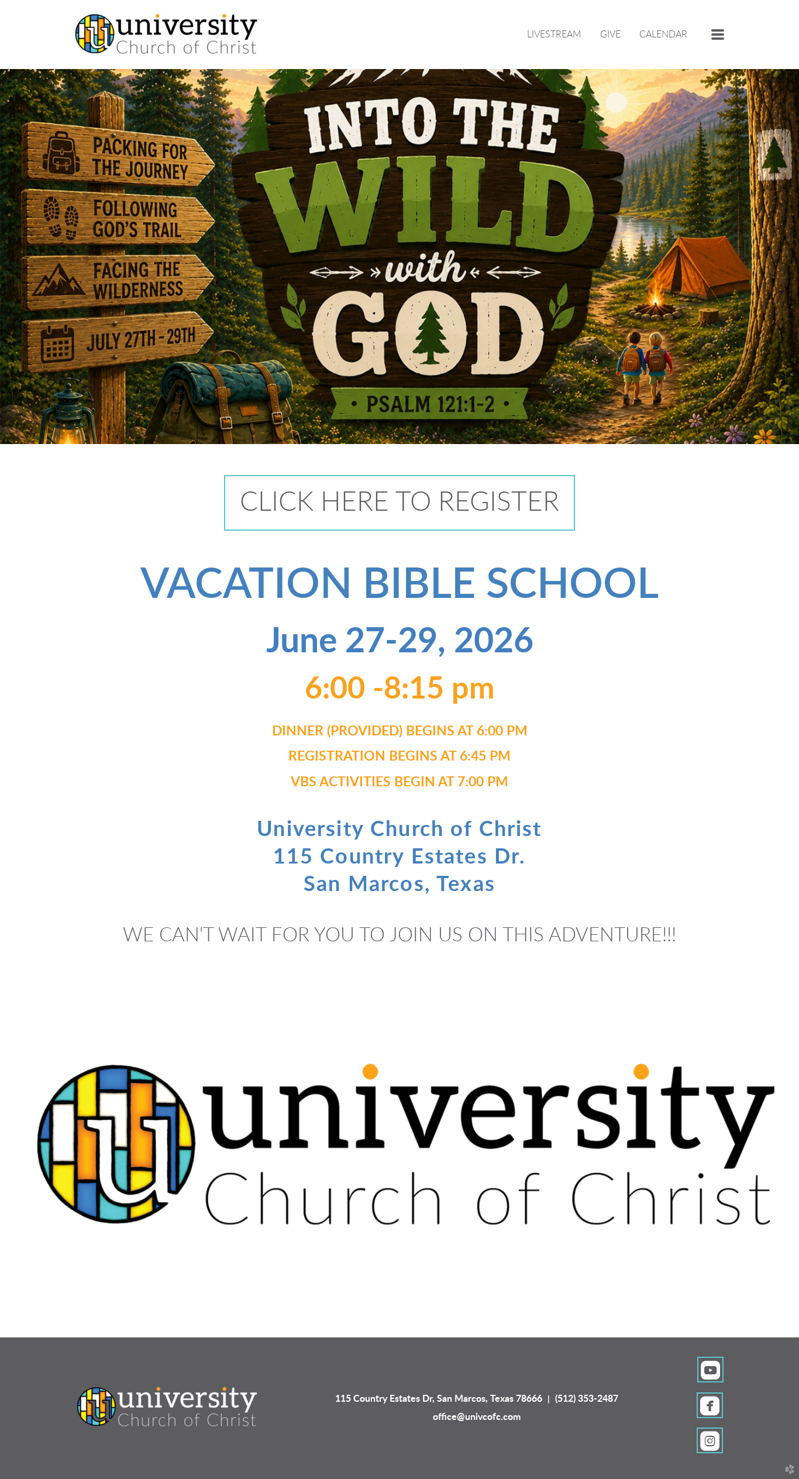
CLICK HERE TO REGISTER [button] (399, 502)
